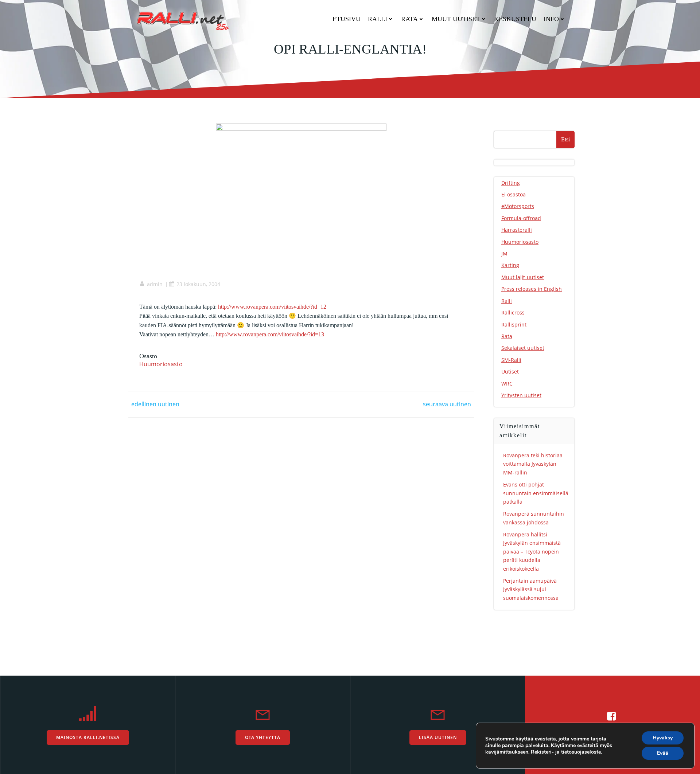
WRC (507, 383)
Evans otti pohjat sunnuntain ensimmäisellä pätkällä (535, 493)
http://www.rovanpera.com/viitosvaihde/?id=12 (272, 307)
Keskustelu (515, 19)
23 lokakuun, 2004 (198, 284)
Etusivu (346, 19)
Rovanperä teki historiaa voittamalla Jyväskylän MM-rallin (533, 464)
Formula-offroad (521, 218)
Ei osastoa (513, 194)
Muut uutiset (456, 19)
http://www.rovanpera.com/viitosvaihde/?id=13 (270, 334)
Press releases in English (531, 288)
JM (504, 253)
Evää (662, 753)
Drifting (510, 182)
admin (155, 284)
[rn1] (301, 134)
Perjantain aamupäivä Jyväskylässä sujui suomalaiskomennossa (531, 589)
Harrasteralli (516, 229)
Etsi (565, 139)
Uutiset (510, 371)
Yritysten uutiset (521, 395)
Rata (409, 19)
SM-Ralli (511, 359)
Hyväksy (663, 737)
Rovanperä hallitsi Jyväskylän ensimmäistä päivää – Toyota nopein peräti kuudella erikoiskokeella (532, 551)
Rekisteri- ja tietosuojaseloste (566, 751)
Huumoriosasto (161, 364)
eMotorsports (517, 206)
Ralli (377, 19)
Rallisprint (513, 324)
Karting (510, 265)
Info (551, 19)
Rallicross (513, 312)
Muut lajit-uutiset (522, 277)
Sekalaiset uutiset (522, 347)
